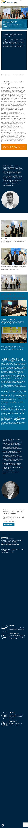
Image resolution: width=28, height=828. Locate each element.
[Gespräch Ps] (14, 300)
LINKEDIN (12, 712)
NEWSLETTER (13, 721)
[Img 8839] (14, 220)
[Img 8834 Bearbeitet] (14, 248)
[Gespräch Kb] (14, 327)
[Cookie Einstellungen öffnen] (2, 826)
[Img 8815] (14, 274)
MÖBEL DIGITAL (14, 633)
